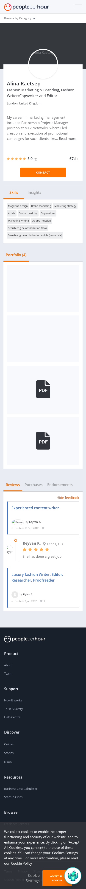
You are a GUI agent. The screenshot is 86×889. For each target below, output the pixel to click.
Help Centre (12, 717)
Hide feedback (68, 497)
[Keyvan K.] (17, 521)
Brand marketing (41, 206)
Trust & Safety (13, 709)
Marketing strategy (65, 206)
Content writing (28, 213)
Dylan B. (28, 594)
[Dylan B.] (14, 594)
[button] (77, 6)
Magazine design (18, 206)
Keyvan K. (35, 521)
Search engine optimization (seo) (27, 228)
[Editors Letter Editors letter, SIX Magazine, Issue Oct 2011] (43, 288)
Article (11, 213)
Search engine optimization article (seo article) (35, 235)
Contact (43, 172)
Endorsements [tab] (60, 484)
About (8, 665)
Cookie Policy (21, 863)
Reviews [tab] (13, 484)
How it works (13, 700)
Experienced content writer (35, 507)
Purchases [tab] (34, 484)
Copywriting (48, 213)
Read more (67, 138)
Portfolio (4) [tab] (16, 254)
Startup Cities (13, 797)
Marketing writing (18, 220)
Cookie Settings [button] (33, 878)
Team (7, 673)
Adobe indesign (41, 220)
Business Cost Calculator (20, 789)
